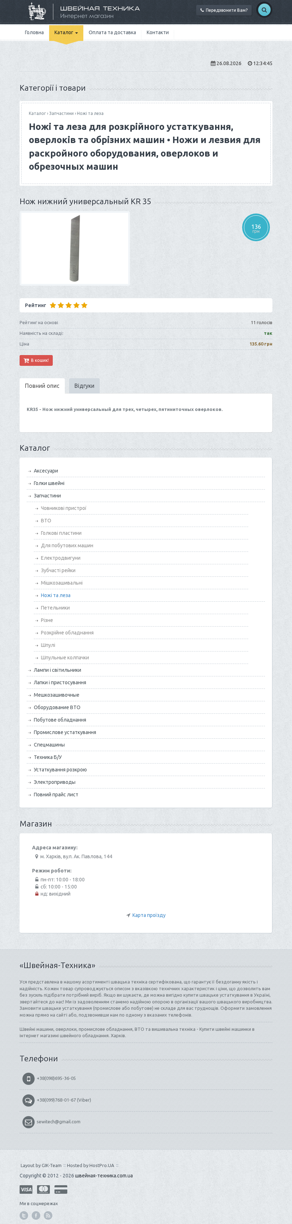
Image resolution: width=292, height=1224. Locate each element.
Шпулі (48, 645)
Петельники (55, 608)
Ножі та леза (90, 113)
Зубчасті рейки (58, 570)
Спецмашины (49, 745)
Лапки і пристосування (60, 682)
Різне (47, 620)
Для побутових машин (67, 545)
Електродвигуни (60, 558)
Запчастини (61, 113)
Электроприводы (54, 782)
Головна (34, 32)
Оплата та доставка (112, 32)
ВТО (46, 520)
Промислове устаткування (65, 732)
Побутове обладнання (60, 720)
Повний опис (42, 385)
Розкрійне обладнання (67, 632)
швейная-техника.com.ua (104, 1175)
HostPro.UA (101, 1165)
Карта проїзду (149, 915)
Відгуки (84, 385)
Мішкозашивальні (62, 583)
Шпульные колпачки (65, 657)
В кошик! (39, 360)
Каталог (64, 32)
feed (48, 1215)
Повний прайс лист (56, 794)
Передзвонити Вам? (225, 10)
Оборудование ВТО (57, 707)
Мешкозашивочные (56, 695)
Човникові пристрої (64, 508)
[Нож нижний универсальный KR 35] (146, 248)
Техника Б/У (48, 757)
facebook (36, 1215)
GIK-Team (52, 1165)
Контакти (158, 32)
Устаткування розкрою (60, 769)
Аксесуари (46, 471)
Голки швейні (49, 483)
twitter (24, 1215)
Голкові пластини (61, 533)
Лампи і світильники (57, 670)
